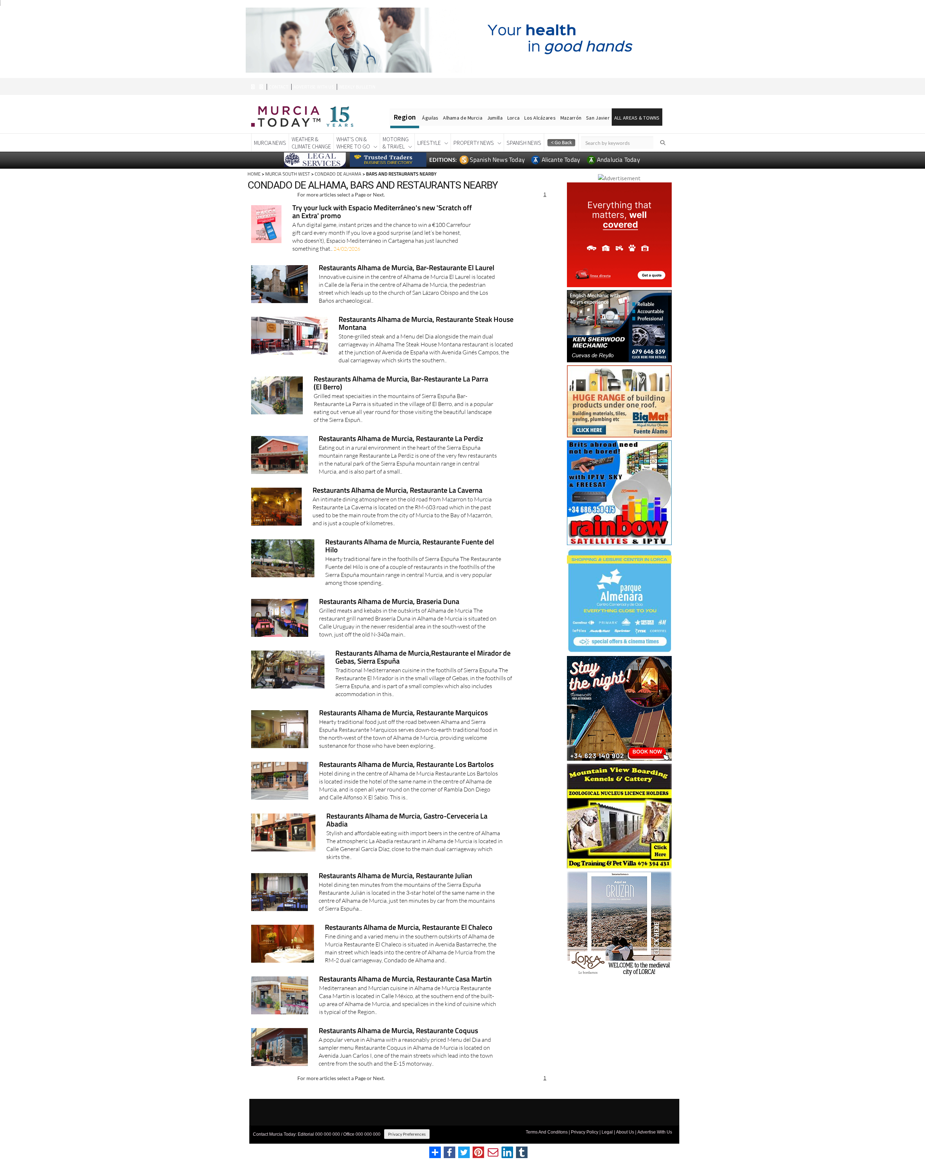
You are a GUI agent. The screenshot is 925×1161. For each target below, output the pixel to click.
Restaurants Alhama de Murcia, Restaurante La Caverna (397, 490)
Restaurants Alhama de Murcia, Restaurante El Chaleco (408, 927)
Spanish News (524, 142)
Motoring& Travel (396, 142)
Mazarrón (570, 118)
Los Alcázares (540, 118)
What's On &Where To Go (353, 142)
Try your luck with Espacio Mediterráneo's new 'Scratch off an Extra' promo (382, 212)
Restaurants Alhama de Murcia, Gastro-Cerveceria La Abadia (406, 820)
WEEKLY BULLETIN (357, 87)
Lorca (513, 118)
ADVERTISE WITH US (313, 87)
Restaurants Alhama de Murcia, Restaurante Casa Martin (405, 979)
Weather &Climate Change (311, 142)
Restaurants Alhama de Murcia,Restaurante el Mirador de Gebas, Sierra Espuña (423, 657)
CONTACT (278, 87)
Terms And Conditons (547, 1132)
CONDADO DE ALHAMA (338, 173)
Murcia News (270, 142)
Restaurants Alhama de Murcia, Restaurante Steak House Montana (426, 323)
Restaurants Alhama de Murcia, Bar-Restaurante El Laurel (406, 268)
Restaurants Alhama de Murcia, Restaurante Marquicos (403, 713)
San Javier (598, 118)
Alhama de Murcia (462, 118)
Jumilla (495, 118)
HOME (254, 173)
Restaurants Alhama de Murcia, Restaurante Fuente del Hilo (409, 546)
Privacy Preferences (407, 1134)
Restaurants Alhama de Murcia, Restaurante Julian (395, 876)
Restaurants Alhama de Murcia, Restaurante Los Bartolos (406, 764)
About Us (625, 1132)
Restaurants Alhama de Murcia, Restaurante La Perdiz (401, 439)
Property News (473, 142)
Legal (607, 1132)
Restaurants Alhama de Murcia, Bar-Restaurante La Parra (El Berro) (401, 383)
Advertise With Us (654, 1132)
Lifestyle (429, 142)
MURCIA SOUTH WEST (287, 173)
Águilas (430, 118)
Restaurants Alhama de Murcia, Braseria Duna (389, 602)
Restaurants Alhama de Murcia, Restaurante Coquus (398, 1031)
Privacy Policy (584, 1132)
